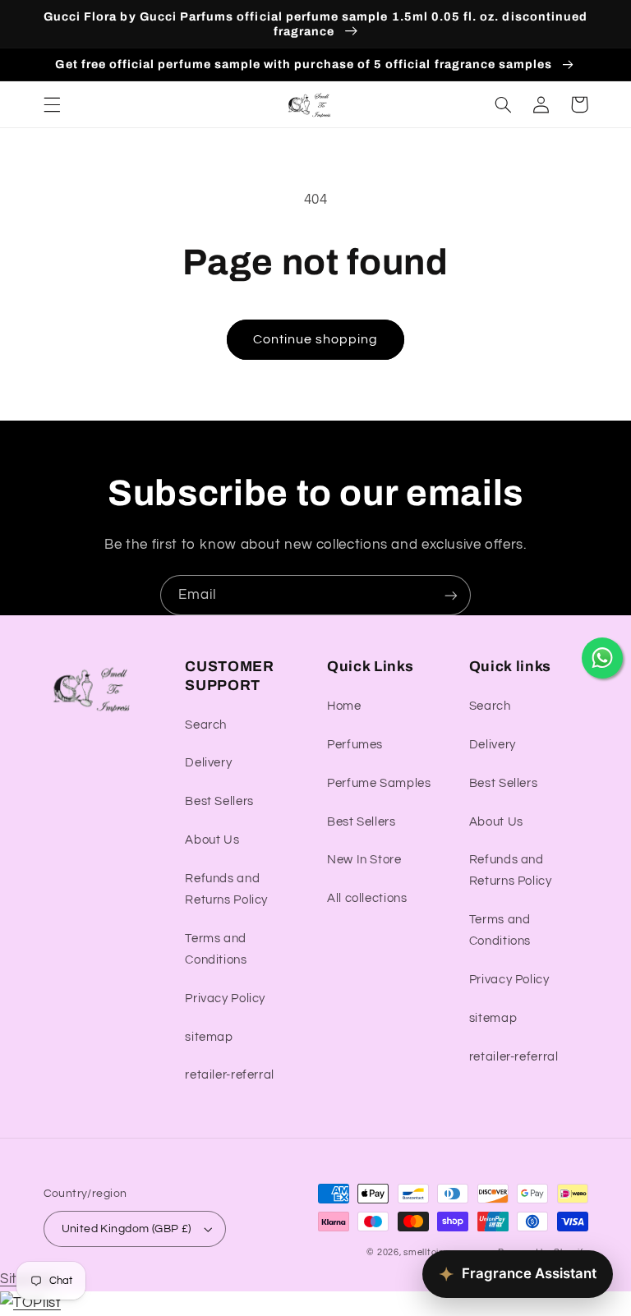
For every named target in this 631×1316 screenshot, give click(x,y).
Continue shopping (316, 339)
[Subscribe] (451, 595)
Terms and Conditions (215, 949)
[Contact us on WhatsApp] (602, 658)
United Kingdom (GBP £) (126, 1229)
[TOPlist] (30, 1302)
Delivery (208, 763)
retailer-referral (229, 1075)
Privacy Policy (225, 998)
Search (206, 725)
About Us (212, 840)
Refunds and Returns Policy (226, 889)
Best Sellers (219, 801)
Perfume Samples (379, 783)
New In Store (364, 860)
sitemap (209, 1037)
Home (344, 706)
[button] (52, 104)
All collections (367, 898)
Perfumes (355, 745)
